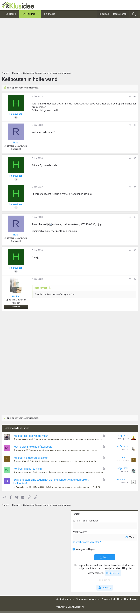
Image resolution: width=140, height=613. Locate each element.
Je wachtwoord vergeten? (87, 542)
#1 (135, 96)
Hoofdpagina (131, 599)
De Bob (125, 471)
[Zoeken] (134, 14)
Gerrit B (125, 482)
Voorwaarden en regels (87, 599)
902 (95, 450)
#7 (135, 279)
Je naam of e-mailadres (86, 520)
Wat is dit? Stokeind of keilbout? (32, 446)
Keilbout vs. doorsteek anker (30, 457)
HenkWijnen (16, 114)
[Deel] (130, 96)
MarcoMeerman (23, 439)
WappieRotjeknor (23, 472)
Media (51, 14)
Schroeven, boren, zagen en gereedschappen (70, 439)
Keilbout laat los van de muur (30, 435)
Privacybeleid (108, 599)
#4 (135, 186)
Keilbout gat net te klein (27, 468)
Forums (30, 14)
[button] (38, 14)
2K (101, 439)
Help (119, 599)
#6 (135, 250)
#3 (135, 158)
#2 (135, 125)
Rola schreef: (40, 288)
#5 (135, 217)
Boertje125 (123, 438)
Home (12, 14)
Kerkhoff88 (21, 461)
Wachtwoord (79, 532)
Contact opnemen (65, 599)
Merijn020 (20, 450)
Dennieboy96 (21, 487)
